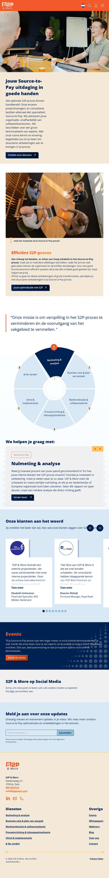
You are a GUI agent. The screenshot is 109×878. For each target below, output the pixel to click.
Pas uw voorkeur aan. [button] (19, 691)
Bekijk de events (17, 657)
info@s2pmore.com (17, 791)
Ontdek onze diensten (20, 155)
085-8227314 (12, 787)
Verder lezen (20, 497)
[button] (83, 6)
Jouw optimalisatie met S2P (28, 287)
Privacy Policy (96, 858)
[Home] (7, 5)
